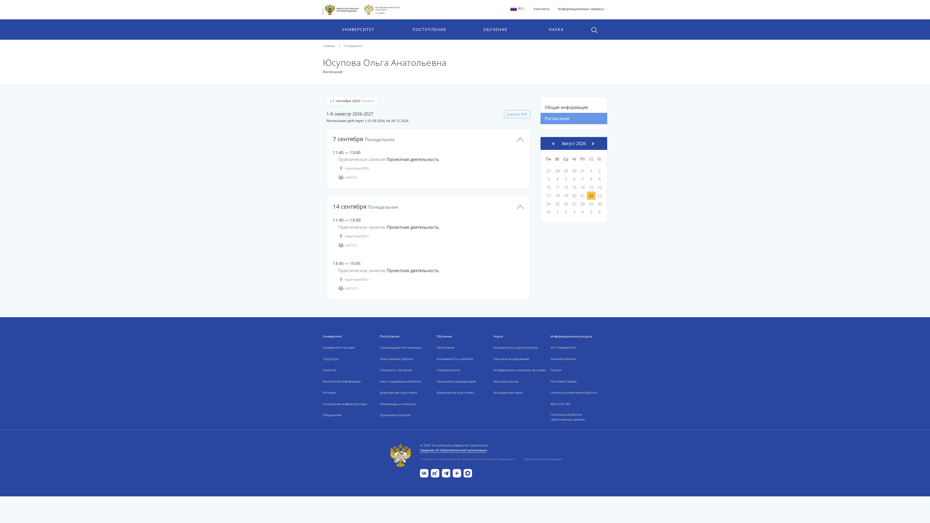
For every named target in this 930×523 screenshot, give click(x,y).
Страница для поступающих (401, 347)
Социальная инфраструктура (345, 404)
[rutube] (435, 472)
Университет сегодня (339, 347)
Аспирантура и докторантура (516, 347)
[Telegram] (446, 472)
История (329, 392)
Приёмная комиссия (395, 415)
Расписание (557, 118)
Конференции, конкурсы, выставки (520, 370)
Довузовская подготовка (398, 392)
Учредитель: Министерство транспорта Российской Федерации (467, 459)
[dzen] (457, 472)
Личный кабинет (563, 359)
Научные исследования (511, 359)
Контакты (542, 9)
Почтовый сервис (563, 381)
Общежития (332, 415)
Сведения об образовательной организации (453, 450)
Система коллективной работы (573, 392)
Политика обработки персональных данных (567, 417)
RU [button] (520, 8)
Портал (555, 370)
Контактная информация (342, 381)
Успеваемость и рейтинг (455, 359)
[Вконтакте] (424, 472)
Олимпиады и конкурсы (398, 404)
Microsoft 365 (560, 404)
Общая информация (566, 107)
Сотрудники (353, 46)
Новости (329, 370)
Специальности (448, 370)
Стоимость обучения (396, 370)
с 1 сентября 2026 (352, 101)
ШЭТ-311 (351, 177)
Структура (330, 359)
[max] (468, 472)
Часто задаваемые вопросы (400, 381)
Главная (329, 46)
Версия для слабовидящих (543, 459)
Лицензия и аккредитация (456, 381)
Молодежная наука (508, 392)
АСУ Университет (563, 347)
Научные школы (506, 381)
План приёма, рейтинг (396, 359)
